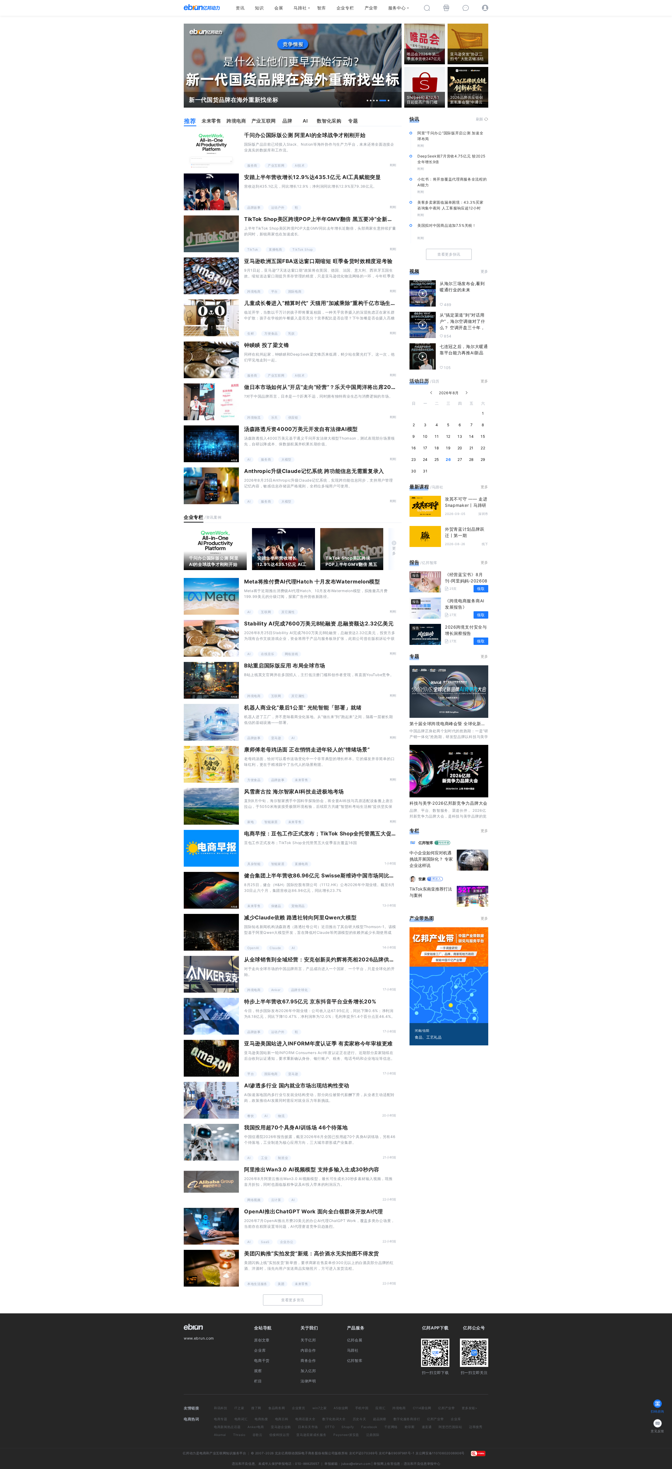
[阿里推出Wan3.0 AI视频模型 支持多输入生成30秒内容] (211, 1184)
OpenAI (253, 948)
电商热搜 (261, 1419)
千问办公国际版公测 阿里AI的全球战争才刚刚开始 (305, 135)
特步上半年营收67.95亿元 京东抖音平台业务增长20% (310, 1001)
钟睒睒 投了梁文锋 (266, 345)
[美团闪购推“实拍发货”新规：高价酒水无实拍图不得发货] (211, 1268)
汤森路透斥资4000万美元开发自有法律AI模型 (301, 429)
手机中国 (362, 1408)
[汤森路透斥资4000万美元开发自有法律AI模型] (211, 443)
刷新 (480, 119)
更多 (394, 550)
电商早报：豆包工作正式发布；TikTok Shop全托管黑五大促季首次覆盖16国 (337, 833)
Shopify (348, 1427)
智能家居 (271, 822)
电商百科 (281, 1419)
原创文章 (262, 1340)
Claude (275, 948)
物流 (281, 1116)
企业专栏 (345, 7)
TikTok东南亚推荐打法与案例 (431, 892)
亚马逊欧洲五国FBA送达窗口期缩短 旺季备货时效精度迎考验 (318, 261)
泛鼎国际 (373, 1435)
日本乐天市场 (308, 1427)
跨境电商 (254, 291)
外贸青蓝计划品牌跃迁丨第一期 (464, 532)
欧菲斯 (410, 1427)
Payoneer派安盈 (346, 1435)
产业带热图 (422, 918)
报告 (414, 562)
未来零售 (301, 780)
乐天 (274, 417)
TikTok (252, 249)
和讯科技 (220, 1408)
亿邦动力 (189, 1453)
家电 (250, 822)
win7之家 (319, 1408)
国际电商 (295, 291)
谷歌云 (257, 1435)
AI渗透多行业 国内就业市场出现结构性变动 (296, 1085)
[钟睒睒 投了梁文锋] (211, 359)
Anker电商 (256, 1427)
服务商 (252, 165)
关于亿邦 (308, 1340)
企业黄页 (298, 1408)
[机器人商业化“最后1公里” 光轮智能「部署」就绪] (211, 722)
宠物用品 (298, 906)
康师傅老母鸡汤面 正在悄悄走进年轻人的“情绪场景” (307, 749)
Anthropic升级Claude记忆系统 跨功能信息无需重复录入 (314, 471)
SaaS (265, 1242)
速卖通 (427, 1427)
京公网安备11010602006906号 (440, 1453)
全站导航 (263, 1327)
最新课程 (419, 486)
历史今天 (359, 1419)
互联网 (266, 612)
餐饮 (250, 1116)
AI (248, 459)
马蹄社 (300, 7)
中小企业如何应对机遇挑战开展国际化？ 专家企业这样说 (431, 859)
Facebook (369, 1427)
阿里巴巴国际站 (450, 1427)
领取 (481, 588)
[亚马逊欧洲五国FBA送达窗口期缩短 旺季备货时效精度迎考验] (211, 275)
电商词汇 (241, 1419)
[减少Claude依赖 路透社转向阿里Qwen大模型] (211, 932)
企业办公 (286, 1242)
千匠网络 (391, 1427)
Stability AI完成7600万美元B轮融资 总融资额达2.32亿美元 (319, 623)
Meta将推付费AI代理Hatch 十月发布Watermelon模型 (312, 581)
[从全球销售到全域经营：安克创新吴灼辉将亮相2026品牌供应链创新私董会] (211, 974)
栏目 (258, 1381)
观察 (258, 1370)
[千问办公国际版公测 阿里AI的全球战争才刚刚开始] (211, 149)
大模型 (286, 459)
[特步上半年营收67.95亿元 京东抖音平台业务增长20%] (211, 1016)
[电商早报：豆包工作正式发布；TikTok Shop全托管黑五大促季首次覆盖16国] (211, 848)
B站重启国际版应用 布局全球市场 (284, 665)
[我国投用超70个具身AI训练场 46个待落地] (211, 1142)
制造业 (283, 1158)
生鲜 (250, 333)
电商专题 (220, 1419)
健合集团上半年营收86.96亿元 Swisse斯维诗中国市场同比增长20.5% (330, 875)
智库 (321, 7)
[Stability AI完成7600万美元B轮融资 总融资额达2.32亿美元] (211, 638)
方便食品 (271, 333)
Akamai (220, 1435)
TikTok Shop (302, 249)
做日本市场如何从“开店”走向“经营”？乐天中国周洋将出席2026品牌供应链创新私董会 (348, 387)
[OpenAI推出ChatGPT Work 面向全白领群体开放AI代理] (211, 1226)
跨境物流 (254, 417)
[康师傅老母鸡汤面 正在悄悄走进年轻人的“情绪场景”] (211, 764)
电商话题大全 (305, 1419)
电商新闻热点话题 (227, 1427)
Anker (276, 990)
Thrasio (239, 1435)
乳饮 (291, 333)
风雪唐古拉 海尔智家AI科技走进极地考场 (294, 791)
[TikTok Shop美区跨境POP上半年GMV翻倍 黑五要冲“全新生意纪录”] (211, 233)
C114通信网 (422, 1408)
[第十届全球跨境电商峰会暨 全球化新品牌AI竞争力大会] (449, 691)
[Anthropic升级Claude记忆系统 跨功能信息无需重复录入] (211, 485)
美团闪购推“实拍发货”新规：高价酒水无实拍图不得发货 (311, 1253)
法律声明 (308, 1381)
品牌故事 (254, 207)
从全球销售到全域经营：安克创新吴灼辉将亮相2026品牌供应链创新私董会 (335, 959)
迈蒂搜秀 (475, 1427)
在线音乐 (267, 654)
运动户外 (278, 207)
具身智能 (254, 864)
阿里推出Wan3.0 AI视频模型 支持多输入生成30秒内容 (311, 1169)
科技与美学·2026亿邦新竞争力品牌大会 (448, 803)
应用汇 (380, 1408)
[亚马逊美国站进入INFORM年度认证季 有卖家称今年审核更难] (211, 1058)
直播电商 (275, 249)
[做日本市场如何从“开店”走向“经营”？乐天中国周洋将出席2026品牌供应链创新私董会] (211, 401)
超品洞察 (379, 1419)
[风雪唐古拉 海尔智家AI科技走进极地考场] (211, 806)
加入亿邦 (308, 1370)
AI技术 (300, 165)
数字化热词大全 (334, 1419)
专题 (414, 656)
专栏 (414, 830)
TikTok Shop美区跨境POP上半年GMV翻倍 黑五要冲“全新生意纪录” (327, 219)
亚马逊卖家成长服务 (311, 1435)
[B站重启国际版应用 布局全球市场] (211, 680)
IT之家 (239, 1408)
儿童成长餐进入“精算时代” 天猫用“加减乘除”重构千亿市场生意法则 (325, 303)
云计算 (276, 1200)
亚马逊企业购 (281, 1427)
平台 (274, 291)
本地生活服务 (257, 1284)
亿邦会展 (355, 1340)
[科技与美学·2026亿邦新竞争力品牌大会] (449, 771)
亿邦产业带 (446, 1408)
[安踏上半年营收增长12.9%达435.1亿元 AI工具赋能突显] (211, 191)
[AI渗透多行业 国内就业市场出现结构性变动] (211, 1100)
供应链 (293, 417)
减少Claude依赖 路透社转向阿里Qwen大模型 (300, 917)
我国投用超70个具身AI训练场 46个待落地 (296, 1127)
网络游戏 (291, 654)
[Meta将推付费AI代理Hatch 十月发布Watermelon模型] (211, 596)
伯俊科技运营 (279, 1435)
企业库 (260, 1350)
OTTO (330, 1427)
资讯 (240, 7)
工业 (264, 1158)
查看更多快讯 (448, 254)
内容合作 (308, 1350)
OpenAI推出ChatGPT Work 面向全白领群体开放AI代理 (313, 1211)
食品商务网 (276, 1408)
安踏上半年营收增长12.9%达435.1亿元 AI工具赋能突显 (312, 177)
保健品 (276, 906)
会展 (278, 7)
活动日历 (419, 381)
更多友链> (469, 1408)
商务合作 (308, 1360)
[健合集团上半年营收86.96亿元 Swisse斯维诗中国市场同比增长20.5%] (211, 890)
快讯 (414, 119)
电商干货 (262, 1360)
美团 (281, 1284)
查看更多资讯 (292, 1300)
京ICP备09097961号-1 (396, 1453)
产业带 (371, 7)
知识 (259, 7)
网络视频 (254, 1200)
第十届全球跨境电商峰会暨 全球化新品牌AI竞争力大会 (463, 723)
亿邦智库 (355, 1360)
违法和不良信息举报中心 (422, 1464)
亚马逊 (276, 738)
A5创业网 (341, 1408)
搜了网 (256, 1408)
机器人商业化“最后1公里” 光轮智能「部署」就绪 (303, 707)
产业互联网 (276, 165)
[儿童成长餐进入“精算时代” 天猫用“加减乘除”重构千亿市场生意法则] (211, 317)
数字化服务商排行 (406, 1419)
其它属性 (288, 612)
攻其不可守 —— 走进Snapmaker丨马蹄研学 (466, 505)
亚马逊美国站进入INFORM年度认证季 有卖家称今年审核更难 (318, 1043)
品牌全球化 (299, 990)
